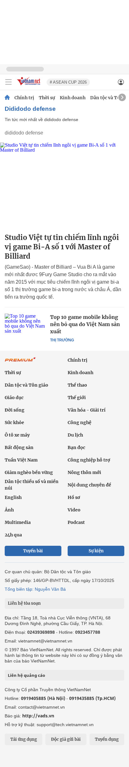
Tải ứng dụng (23, 739)
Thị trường (62, 340)
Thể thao (77, 385)
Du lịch (75, 435)
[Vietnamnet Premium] (20, 362)
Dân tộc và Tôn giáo (26, 385)
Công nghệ (79, 422)
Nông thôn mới (84, 472)
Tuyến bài (33, 551)
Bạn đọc (76, 447)
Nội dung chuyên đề (89, 485)
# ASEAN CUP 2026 (68, 82)
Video (74, 510)
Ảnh (9, 510)
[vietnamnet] (29, 85)
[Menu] (8, 82)
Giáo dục (14, 397)
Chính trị (24, 97)
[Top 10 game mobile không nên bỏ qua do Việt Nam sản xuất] (25, 327)
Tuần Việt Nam (21, 460)
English (13, 497)
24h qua (13, 535)
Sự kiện (96, 551)
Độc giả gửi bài (66, 739)
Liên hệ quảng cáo (26, 675)
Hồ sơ (74, 497)
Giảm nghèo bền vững (29, 472)
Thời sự (47, 97)
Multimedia (18, 522)
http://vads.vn (38, 716)
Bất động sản (19, 447)
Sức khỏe (14, 422)
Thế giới (77, 397)
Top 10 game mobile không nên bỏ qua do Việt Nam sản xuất (85, 324)
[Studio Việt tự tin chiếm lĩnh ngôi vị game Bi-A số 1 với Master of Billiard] (64, 185)
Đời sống (14, 410)
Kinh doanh (72, 97)
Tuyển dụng (107, 739)
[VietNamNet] (7, 97)
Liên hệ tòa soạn (24, 603)
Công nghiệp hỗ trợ (89, 460)
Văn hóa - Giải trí (87, 410)
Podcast (76, 522)
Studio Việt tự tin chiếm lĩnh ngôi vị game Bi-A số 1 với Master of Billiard (62, 247)
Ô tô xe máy (17, 435)
